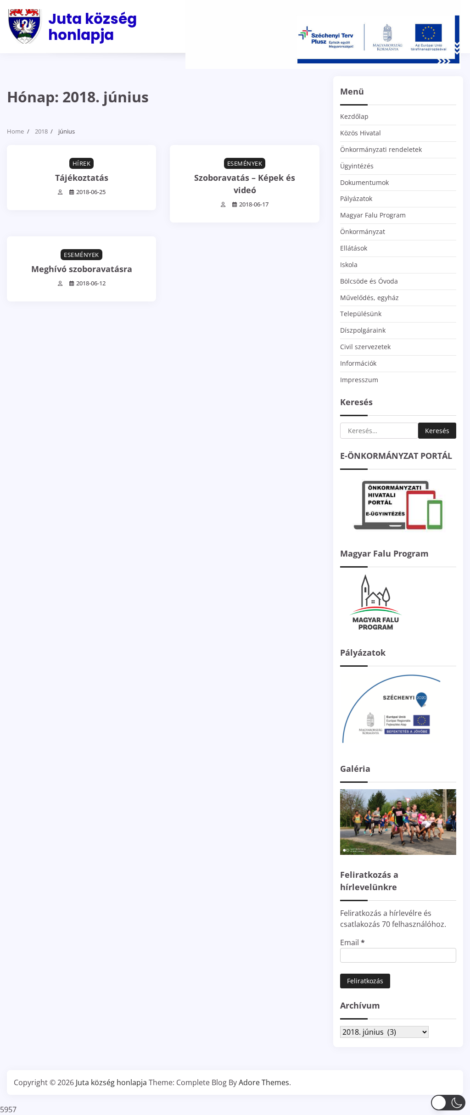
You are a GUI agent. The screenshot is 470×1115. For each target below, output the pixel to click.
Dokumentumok (364, 182)
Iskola (349, 264)
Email (352, 942)
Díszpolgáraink (363, 330)
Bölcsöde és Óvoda (369, 281)
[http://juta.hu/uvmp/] (390, 746)
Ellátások (353, 248)
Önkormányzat (362, 231)
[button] (448, 1102)
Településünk (360, 313)
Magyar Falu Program (373, 215)
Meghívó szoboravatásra (81, 268)
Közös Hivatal (360, 132)
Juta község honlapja (92, 27)
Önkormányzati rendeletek (381, 149)
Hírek (82, 163)
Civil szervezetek (365, 346)
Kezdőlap (354, 116)
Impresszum (359, 379)
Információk (358, 363)
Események (245, 163)
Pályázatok (356, 198)
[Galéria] (398, 852)
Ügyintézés (357, 166)
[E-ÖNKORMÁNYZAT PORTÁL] (398, 531)
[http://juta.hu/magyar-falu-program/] (374, 630)
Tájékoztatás (81, 177)
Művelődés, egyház (369, 297)
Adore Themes (264, 1082)
